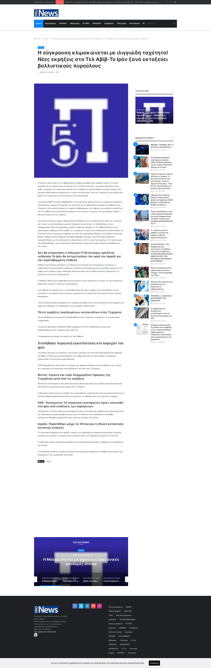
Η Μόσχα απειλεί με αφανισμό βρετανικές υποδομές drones (81, 561)
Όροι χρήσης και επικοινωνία (45, 632)
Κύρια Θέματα (50, 23)
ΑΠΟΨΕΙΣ (63, 23)
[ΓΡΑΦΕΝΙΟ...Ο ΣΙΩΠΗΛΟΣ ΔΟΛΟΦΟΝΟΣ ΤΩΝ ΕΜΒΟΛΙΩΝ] (142, 300)
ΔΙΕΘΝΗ (128, 607)
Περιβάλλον (109, 23)
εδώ (142, 663)
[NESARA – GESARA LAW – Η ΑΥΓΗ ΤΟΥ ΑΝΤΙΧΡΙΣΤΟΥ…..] (142, 149)
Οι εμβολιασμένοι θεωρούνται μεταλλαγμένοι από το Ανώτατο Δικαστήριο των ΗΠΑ (161, 313)
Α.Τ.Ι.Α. (124, 649)
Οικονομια (133, 649)
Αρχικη (39, 23)
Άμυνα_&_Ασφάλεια (115, 607)
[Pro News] (46, 13)
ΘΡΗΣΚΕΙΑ (97, 23)
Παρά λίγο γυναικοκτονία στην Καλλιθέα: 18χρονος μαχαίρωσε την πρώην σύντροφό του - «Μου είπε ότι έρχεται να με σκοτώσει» (115, 2)
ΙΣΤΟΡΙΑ (86, 23)
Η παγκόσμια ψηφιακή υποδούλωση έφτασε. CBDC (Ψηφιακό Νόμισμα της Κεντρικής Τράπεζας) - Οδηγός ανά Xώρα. (162, 162)
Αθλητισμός (74, 23)
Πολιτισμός (121, 23)
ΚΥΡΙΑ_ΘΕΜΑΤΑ (124, 636)
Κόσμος (45, 39)
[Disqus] (81, 502)
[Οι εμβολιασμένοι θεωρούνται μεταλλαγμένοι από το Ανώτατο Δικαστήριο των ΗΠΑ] (142, 312)
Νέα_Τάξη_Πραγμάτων (124, 615)
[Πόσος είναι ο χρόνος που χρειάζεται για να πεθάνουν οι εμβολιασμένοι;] (142, 286)
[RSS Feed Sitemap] (35, 635)
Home (38, 39)
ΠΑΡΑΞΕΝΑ (112, 644)
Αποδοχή (154, 663)
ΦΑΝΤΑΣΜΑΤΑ (125, 644)
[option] (81, 561)
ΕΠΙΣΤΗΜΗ (128, 611)
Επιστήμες (128, 632)
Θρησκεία (112, 628)
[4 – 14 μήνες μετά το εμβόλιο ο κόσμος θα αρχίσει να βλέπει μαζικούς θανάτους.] (142, 234)
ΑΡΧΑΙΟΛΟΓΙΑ (113, 649)
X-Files (133, 640)
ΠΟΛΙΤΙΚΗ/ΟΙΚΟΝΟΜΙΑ (127, 619)
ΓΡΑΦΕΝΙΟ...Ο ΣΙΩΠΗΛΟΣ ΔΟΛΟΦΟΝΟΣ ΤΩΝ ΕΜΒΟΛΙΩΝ (161, 298)
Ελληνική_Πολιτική (115, 632)
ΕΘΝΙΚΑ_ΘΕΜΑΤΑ (115, 611)
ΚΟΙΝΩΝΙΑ (122, 628)
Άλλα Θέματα (134, 23)
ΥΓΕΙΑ (111, 615)
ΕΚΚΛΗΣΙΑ (112, 619)
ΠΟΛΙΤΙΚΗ (120, 653)
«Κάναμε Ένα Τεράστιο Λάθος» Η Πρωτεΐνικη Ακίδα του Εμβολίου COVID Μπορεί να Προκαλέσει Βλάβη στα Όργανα (162, 200)
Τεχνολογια (132, 653)
